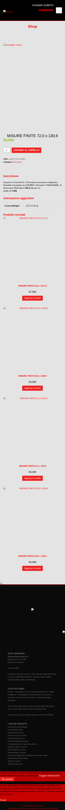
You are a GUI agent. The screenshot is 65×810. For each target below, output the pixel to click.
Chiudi (3, 800)
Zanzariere (17, 162)
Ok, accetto (7, 779)
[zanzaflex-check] (32, 85)
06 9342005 (15, 668)
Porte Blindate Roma (15, 730)
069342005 (46, 10)
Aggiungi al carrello (26, 150)
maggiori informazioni (49, 775)
